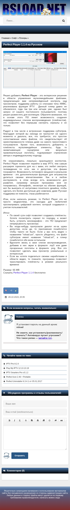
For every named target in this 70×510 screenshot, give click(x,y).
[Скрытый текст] (55, 420)
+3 (11, 291)
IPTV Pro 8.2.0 (12, 364)
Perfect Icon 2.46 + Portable (18, 377)
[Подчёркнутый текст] (20, 420)
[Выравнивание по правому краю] (43, 420)
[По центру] (38, 420)
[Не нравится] (6, 291)
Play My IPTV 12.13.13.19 (17, 368)
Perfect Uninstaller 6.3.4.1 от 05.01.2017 (24, 381)
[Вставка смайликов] (49, 420)
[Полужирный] (9, 420)
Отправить (20, 456)
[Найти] (63, 21)
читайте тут (45, 338)
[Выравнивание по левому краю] (32, 420)
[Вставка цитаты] (61, 420)
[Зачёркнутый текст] (26, 420)
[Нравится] (16, 291)
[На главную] (35, 8)
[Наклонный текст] (14, 420)
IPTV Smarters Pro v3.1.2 (17, 372)
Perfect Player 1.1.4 (23, 272)
